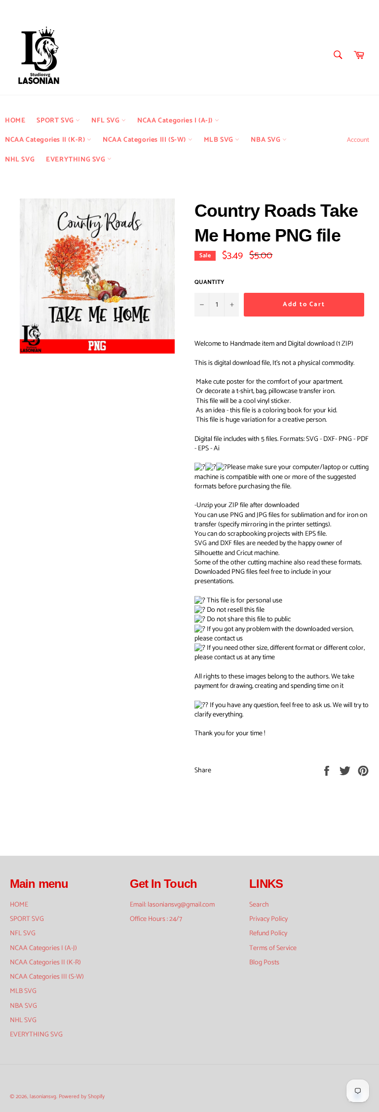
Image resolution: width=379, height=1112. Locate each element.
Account (358, 140)
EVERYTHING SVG (76, 159)
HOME (15, 120)
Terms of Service (273, 948)
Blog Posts (264, 962)
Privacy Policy (268, 919)
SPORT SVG (56, 120)
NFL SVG (106, 120)
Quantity (209, 282)
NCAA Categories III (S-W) (145, 140)
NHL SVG (20, 159)
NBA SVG (266, 140)
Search (259, 905)
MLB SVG (219, 140)
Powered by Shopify (82, 1096)
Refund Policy (268, 933)
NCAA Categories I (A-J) (175, 120)
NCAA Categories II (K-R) (46, 140)
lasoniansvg (43, 1096)
